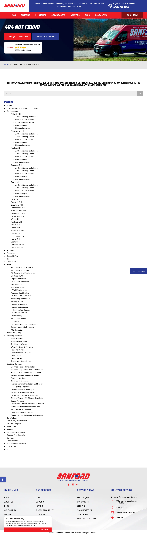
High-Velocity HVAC (19, 279)
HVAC (9, 264)
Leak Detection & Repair (21, 353)
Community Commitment (17, 421)
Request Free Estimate (16, 435)
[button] (3, 479)
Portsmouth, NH (18, 245)
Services (10, 438)
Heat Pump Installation (24, 120)
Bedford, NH (16, 242)
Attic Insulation (17, 330)
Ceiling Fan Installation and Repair (25, 395)
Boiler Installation (18, 338)
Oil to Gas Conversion (20, 281)
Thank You (11, 446)
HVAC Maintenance (19, 290)
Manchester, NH (18, 131)
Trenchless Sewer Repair (21, 361)
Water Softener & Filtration (22, 347)
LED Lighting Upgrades (20, 387)
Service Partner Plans (16, 432)
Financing (11, 253)
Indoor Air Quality (14, 333)
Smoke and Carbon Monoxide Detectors (27, 404)
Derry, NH (15, 182)
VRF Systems (16, 284)
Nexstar (10, 429)
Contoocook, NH (18, 208)
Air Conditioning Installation (26, 117)
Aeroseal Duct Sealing (20, 293)
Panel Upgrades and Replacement (25, 375)
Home (7, 65)
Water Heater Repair (19, 341)
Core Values (12, 418)
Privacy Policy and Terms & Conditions (22, 108)
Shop (9, 449)
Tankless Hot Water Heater (22, 344)
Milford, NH (16, 114)
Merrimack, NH (17, 230)
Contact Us (11, 262)
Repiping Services (18, 350)
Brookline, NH (17, 205)
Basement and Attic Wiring (21, 412)
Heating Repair (21, 125)
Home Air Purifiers (18, 318)
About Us (11, 250)
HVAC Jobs (11, 426)
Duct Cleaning (16, 316)
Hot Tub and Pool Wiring (21, 409)
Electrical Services (22, 128)
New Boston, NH (18, 213)
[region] (28, 524)
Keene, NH (15, 239)
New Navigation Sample (16, 443)
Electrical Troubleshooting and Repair (26, 372)
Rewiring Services (18, 378)
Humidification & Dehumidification (24, 324)
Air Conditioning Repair (24, 122)
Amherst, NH (16, 202)
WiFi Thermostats (18, 287)
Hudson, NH (16, 233)
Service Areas (12, 111)
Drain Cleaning (17, 355)
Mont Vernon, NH (18, 210)
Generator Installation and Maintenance (27, 415)
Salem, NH (15, 225)
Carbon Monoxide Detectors (22, 327)
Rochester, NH (17, 222)
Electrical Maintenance (20, 381)
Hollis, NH (15, 199)
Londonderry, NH (18, 236)
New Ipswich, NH (18, 216)
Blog (8, 259)
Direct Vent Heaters (19, 313)
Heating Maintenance (19, 307)
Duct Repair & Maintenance (22, 296)
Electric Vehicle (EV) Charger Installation (27, 398)
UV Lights (15, 321)
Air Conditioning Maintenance (23, 273)
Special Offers (12, 256)
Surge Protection (18, 401)
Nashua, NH (16, 148)
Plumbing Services (14, 336)
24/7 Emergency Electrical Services (25, 406)
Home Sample (12, 441)
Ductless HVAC (17, 276)
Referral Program (14, 424)
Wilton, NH (15, 219)
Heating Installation (19, 304)
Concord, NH (16, 165)
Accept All (44, 529)
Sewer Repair (16, 358)
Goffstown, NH (17, 247)
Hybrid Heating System (20, 310)
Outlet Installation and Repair (23, 389)
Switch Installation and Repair (23, 392)
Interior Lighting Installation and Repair (27, 384)
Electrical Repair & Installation (23, 367)
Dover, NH (15, 228)
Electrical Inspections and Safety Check (27, 370)
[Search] (140, 93)
